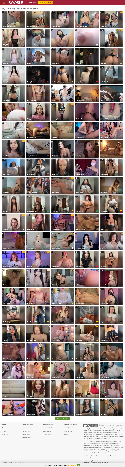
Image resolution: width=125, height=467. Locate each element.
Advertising (66, 434)
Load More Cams (62, 419)
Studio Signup (47, 431)
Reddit (4, 431)
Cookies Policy (26, 437)
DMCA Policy (26, 434)
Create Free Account (45, 2)
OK (78, 465)
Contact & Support (68, 431)
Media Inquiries (6, 434)
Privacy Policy (26, 428)
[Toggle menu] (3, 2)
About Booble (6, 428)
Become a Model (48, 428)
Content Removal (68, 428)
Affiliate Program (47, 434)
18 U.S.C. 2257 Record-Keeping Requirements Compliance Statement (22, 463)
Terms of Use (26, 431)
